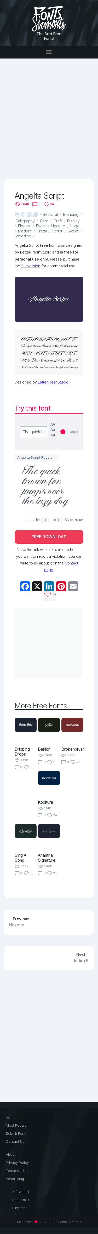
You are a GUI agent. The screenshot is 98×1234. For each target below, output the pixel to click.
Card (44, 221)
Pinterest (19, 1208)
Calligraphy (25, 221)
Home (10, 1117)
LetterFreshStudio (53, 382)
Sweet (72, 231)
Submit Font (15, 1133)
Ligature (58, 226)
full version (30, 266)
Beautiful (50, 214)
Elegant (24, 226)
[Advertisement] (49, 118)
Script (57, 231)
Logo (74, 226)
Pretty (42, 231)
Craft (58, 221)
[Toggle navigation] (49, 52)
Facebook (20, 1200)
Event (41, 226)
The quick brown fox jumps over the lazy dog (45, 486)
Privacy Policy (17, 1162)
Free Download (49, 536)
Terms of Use (17, 1170)
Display (73, 221)
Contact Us (15, 1141)
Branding (70, 214)
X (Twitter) (20, 1192)
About (11, 1154)
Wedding (23, 236)
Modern (25, 231)
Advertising (15, 1179)
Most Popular (17, 1125)
